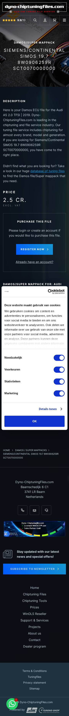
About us (34, 633)
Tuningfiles (34, 676)
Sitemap (34, 688)
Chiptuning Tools (34, 601)
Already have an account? (34, 262)
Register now (32, 249)
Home (7, 450)
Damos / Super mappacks (31, 450)
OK (34, 421)
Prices (34, 607)
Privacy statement (34, 682)
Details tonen (48, 409)
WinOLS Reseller (34, 614)
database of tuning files (47, 171)
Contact (34, 640)
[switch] (59, 369)
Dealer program (34, 646)
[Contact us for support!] (12, 704)
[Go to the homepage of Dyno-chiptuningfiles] (34, 7)
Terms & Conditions (34, 670)
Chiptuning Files (34, 594)
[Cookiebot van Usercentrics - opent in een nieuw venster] (49, 291)
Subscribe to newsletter (32, 568)
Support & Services (34, 620)
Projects (34, 627)
